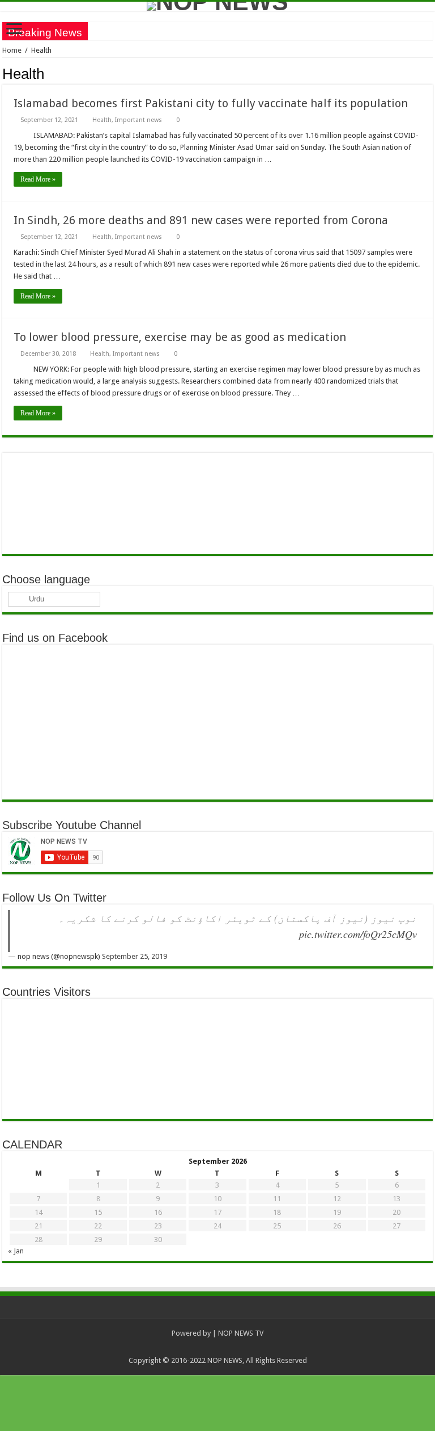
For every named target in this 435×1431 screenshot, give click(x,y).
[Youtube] (244, 1347)
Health (102, 120)
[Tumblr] (255, 1347)
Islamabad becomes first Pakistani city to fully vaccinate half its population (211, 103)
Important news (138, 120)
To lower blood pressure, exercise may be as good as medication (180, 337)
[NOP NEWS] (217, 6)
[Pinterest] (212, 1347)
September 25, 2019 (134, 956)
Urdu (35, 599)
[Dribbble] (223, 1347)
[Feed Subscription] (430, 73)
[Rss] (169, 1347)
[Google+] (180, 1347)
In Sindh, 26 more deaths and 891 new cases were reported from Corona (201, 220)
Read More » (38, 179)
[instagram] (266, 1347)
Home (12, 50)
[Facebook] (190, 1347)
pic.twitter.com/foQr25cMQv (358, 934)
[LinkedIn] (233, 1347)
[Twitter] (201, 1347)
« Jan (16, 1251)
